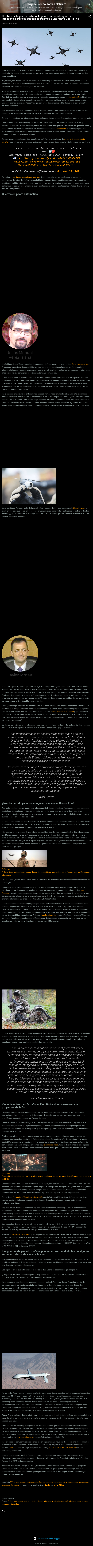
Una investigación (73, 97)
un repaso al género (25, 1437)
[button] (89, 16)
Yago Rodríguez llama (49, 915)
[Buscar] (89, 4)
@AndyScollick (70, 161)
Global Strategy (79, 508)
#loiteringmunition (32, 158)
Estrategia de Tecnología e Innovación (28, 1197)
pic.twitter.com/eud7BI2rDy (56, 165)
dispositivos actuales (20, 1234)
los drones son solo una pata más (26, 177)
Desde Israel (61, 129)
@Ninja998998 (27, 165)
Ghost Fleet (13, 1448)
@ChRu (74, 158)
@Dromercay (36, 161)
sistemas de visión (50, 1145)
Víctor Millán (59, 1485)
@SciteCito (20, 161)
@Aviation (57, 158)
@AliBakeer (52, 161)
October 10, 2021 (69, 171)
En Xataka (6, 869)
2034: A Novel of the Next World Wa (62, 1448)
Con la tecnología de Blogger (48, 1539)
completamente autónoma (63, 711)
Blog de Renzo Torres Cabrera (46, 4)
